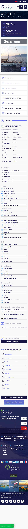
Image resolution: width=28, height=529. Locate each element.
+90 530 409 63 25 (6, 439)
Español (19, 1)
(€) (25, 1)
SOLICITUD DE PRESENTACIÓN (13, 398)
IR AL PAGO (13, 475)
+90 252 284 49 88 (19, 439)
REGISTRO (23, 428)
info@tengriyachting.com (18, 449)
